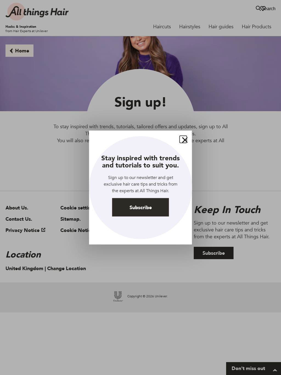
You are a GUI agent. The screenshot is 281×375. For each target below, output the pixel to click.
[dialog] (140, 188)
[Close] (183, 139)
